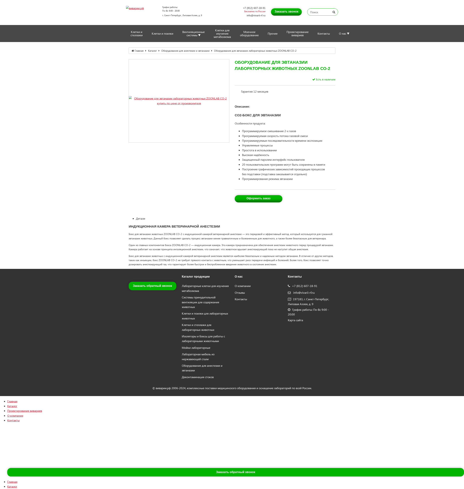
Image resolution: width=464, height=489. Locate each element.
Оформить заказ (258, 198)
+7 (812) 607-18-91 (254, 8)
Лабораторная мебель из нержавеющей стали (198, 356)
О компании (243, 286)
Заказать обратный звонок (152, 285)
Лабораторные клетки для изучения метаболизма (205, 288)
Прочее (272, 33)
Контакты (324, 33)
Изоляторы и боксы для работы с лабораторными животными (203, 338)
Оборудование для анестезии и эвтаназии (185, 50)
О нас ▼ (344, 33)
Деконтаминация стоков (198, 377)
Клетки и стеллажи (136, 33)
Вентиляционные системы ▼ (193, 33)
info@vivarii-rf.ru (256, 15)
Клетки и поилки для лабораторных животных (205, 315)
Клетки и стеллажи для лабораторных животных (198, 327)
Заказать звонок (286, 11)
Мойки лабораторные (196, 347)
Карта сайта (295, 320)
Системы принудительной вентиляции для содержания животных (200, 302)
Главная (139, 50)
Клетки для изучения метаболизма (222, 33)
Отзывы (240, 292)
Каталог (152, 50)
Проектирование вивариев (297, 33)
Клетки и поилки (162, 33)
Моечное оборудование (249, 33)
